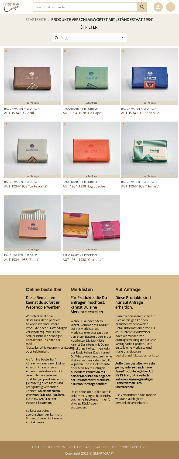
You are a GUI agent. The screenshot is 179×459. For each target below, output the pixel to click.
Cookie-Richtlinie (133, 447)
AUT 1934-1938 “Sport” (21, 260)
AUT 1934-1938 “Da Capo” (82, 113)
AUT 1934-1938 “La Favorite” (26, 186)
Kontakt (75, 447)
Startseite (36, 19)
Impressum (56, 447)
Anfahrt (38, 447)
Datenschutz (106, 447)
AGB (88, 447)
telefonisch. (41, 351)
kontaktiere (34, 340)
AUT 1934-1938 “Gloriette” (83, 260)
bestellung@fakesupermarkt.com (138, 355)
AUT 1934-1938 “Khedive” (140, 113)
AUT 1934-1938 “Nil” (19, 113)
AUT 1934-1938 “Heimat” (140, 186)
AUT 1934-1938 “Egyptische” (84, 186)
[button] (158, 7)
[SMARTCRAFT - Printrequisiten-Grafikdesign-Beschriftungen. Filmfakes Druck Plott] (16, 7)
